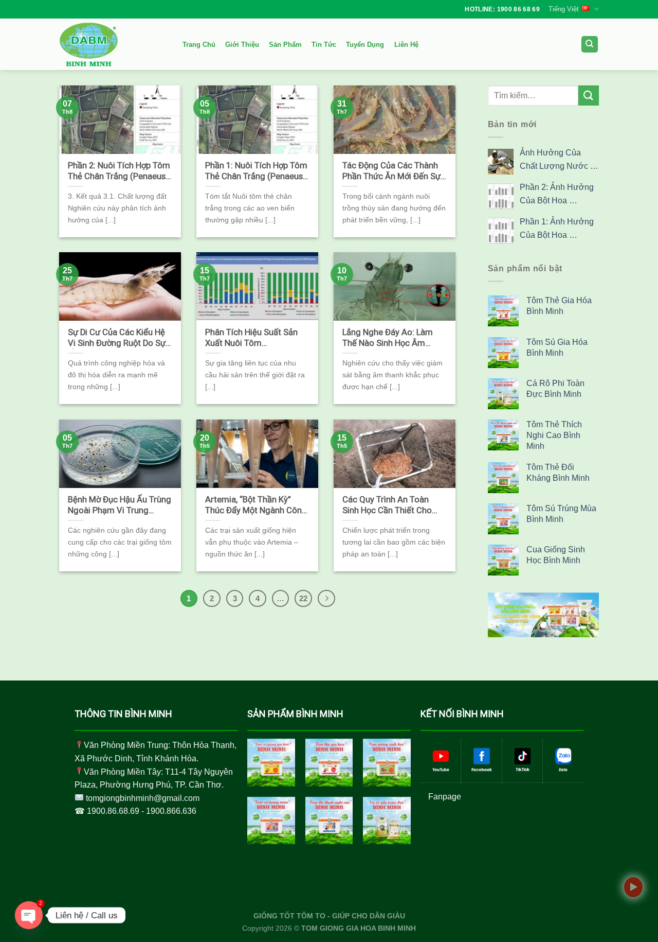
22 (303, 598)
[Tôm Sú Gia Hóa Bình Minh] (271, 763)
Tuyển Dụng (365, 44)
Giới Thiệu (242, 44)
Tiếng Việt (564, 9)
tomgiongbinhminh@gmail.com (142, 798)
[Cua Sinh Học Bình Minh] (387, 763)
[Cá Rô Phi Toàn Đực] (387, 821)
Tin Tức (324, 44)
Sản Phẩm (285, 44)
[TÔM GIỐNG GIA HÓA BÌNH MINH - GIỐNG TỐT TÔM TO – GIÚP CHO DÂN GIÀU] (110, 44)
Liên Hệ (406, 44)
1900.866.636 (171, 811)
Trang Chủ (198, 44)
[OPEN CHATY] (29, 915)
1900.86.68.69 (113, 811)
